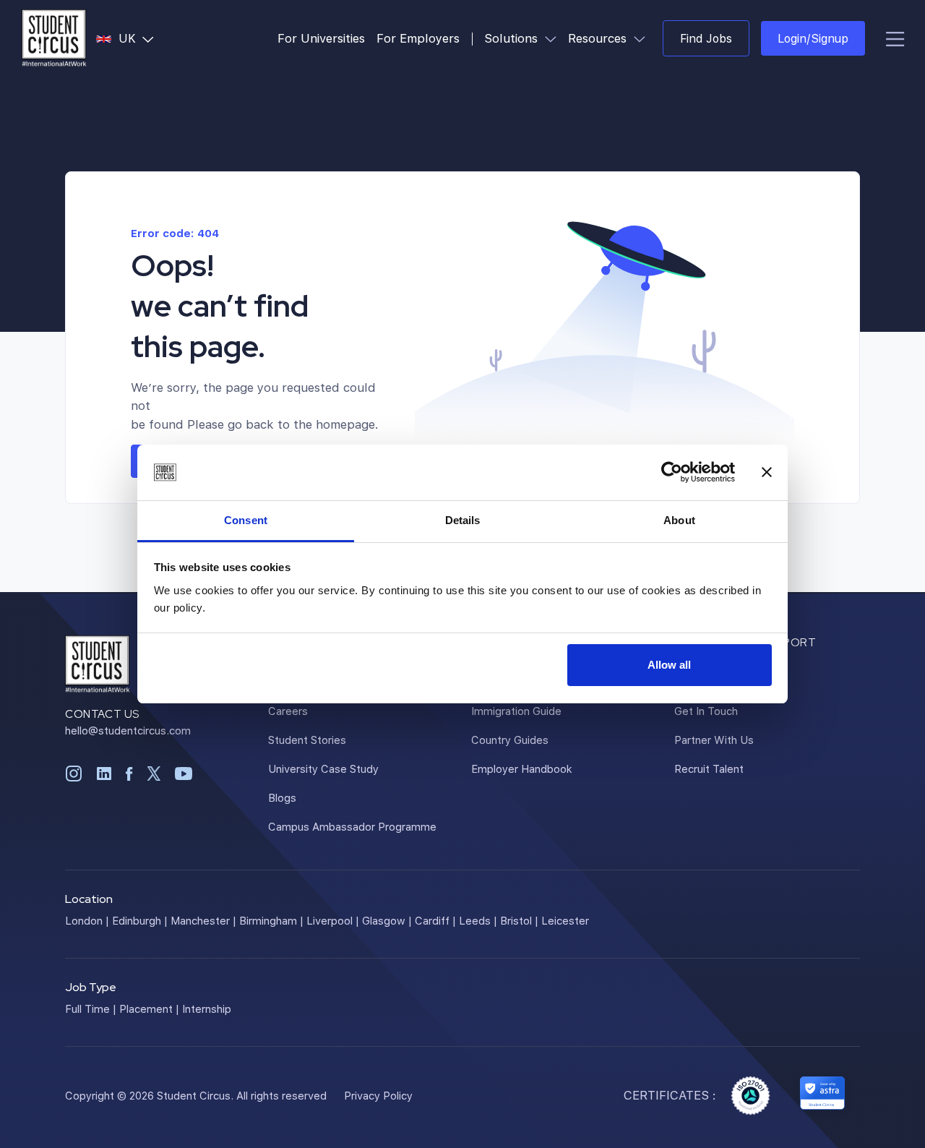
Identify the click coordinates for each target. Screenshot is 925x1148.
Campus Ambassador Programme (352, 826)
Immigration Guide (516, 710)
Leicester (565, 920)
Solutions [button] (523, 37)
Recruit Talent (709, 768)
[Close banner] (767, 473)
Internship (206, 1008)
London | (87, 920)
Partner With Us (714, 739)
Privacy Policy (378, 1095)
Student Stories (307, 739)
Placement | (149, 1008)
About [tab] (679, 520)
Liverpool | (332, 920)
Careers (288, 710)
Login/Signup (813, 38)
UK (139, 38)
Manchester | (203, 920)
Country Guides (509, 739)
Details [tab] (463, 520)
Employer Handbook (521, 768)
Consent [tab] (245, 520)
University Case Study (323, 768)
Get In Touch (706, 710)
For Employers (418, 38)
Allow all (669, 665)
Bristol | (519, 920)
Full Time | (90, 1008)
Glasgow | (387, 920)
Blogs (282, 797)
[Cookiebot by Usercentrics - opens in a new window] (671, 473)
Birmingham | (271, 920)
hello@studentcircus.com (128, 730)
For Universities (321, 38)
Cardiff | (435, 920)
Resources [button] (609, 37)
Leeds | (478, 920)
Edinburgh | (140, 920)
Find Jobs (706, 38)
